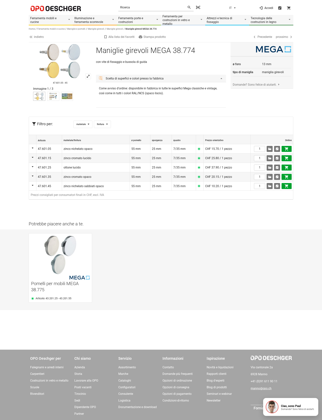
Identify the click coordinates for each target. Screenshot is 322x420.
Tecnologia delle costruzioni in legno (263, 20)
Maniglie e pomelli (76, 29)
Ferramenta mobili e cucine (43, 20)
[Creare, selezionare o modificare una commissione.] (270, 149)
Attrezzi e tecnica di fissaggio (219, 20)
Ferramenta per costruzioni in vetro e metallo (176, 20)
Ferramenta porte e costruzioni (130, 20)
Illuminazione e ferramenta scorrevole (88, 20)
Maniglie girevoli (96, 29)
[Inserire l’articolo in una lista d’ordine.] (277, 149)
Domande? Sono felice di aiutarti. (255, 84)
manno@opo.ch (261, 388)
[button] (290, 407)
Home (32, 29)
